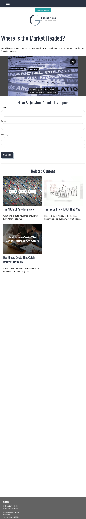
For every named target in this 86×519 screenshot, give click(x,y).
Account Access (43, 10)
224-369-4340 (13, 508)
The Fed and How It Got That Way (62, 209)
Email (3, 121)
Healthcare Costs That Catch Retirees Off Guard (19, 259)
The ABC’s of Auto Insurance (18, 209)
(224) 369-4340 (13, 506)
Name (3, 107)
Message (5, 134)
